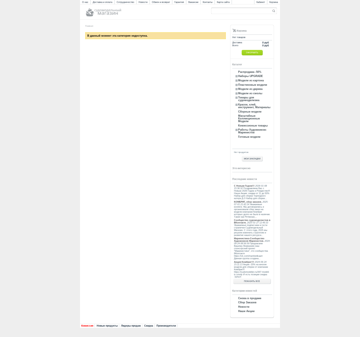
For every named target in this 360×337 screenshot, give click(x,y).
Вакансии (193, 2)
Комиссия (87, 325)
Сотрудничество (125, 2)
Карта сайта (223, 2)
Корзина (273, 2)
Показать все (252, 281)
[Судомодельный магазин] (112, 10)
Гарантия (179, 2)
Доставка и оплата (102, 2)
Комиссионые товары (253, 125)
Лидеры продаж (131, 325)
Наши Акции (246, 311)
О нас (85, 2)
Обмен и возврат (161, 2)
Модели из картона (251, 80)
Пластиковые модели (252, 84)
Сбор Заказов (247, 302)
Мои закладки (252, 158)
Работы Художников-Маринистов (252, 131)
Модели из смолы (250, 93)
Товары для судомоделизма (248, 99)
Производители (166, 325)
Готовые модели (249, 136)
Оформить (252, 52)
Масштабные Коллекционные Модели (249, 118)
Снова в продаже (249, 298)
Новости (143, 2)
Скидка (148, 325)
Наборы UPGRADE (250, 76)
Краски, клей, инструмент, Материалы (254, 106)
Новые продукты (107, 325)
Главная (89, 26)
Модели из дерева (250, 88)
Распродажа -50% (249, 71)
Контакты (207, 2)
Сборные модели (249, 111)
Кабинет (260, 2)
